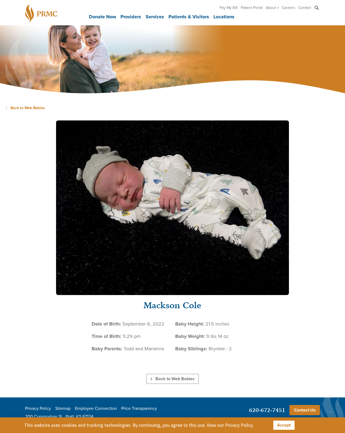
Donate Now (102, 16)
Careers (288, 7)
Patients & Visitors (188, 16)
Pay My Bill (228, 7)
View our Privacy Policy (230, 425)
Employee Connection (96, 408)
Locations (223, 16)
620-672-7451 (267, 410)
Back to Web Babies (28, 107)
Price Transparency (139, 408)
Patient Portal (252, 7)
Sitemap (63, 408)
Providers (130, 16)
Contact (304, 7)
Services (155, 16)
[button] (316, 7)
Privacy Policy (38, 408)
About (271, 7)
